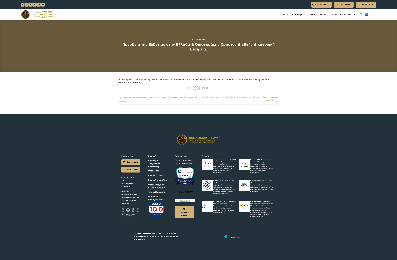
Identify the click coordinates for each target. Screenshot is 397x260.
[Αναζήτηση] (361, 14)
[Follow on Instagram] (27, 5)
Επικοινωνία (345, 14)
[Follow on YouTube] (43, 5)
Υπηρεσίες (323, 14)
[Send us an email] (123, 214)
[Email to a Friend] (198, 88)
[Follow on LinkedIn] (39, 5)
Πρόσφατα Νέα (198, 39)
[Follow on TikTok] (31, 5)
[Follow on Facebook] (23, 5)
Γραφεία (312, 14)
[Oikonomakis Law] (39, 14)
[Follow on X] (35, 5)
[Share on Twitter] (194, 88)
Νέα (334, 14)
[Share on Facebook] (190, 88)
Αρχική (284, 14)
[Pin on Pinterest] (203, 88)
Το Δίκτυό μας (297, 14)
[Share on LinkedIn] (207, 88)
